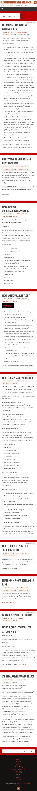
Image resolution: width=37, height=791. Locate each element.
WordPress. (28, 784)
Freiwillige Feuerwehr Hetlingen (15, 2)
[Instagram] (35, 2)
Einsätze (18, 764)
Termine (18, 772)
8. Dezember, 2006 (22, 166)
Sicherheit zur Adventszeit (16, 295)
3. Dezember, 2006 (22, 553)
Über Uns (18, 761)
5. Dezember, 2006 (22, 299)
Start (18, 759)
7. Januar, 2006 (21, 679)
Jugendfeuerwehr (18, 769)
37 (17, 751)
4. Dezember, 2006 (22, 381)
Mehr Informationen (8, 602)
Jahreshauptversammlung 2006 (18, 676)
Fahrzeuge (18, 767)
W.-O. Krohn (10, 32)
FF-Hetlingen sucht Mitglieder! (17, 377)
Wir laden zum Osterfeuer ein (17, 615)
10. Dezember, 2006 (22, 32)
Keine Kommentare (30, 22)
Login (18, 777)
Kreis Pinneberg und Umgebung (19, 34)
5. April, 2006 (20, 618)
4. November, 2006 (22, 587)
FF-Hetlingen (12, 216)
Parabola (19, 784)
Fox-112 (18, 779)
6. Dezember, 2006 (22, 214)
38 (24, 751)
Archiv (5, 34)
